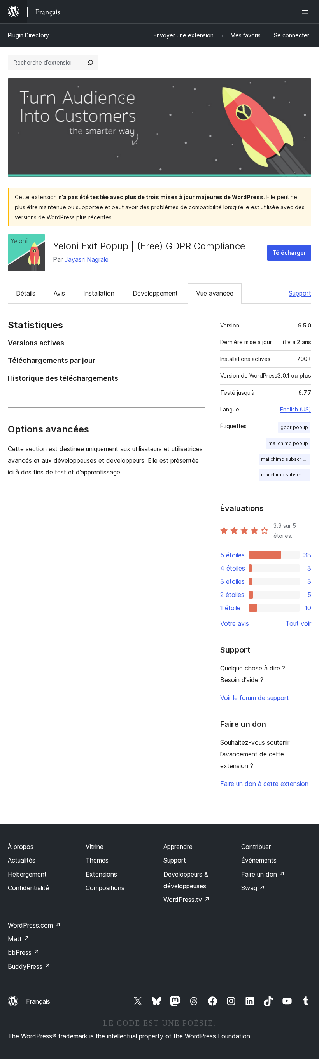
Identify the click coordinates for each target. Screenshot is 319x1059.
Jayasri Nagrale (87, 259)
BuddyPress (29, 966)
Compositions (105, 888)
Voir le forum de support (254, 698)
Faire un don (263, 874)
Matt (19, 939)
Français (38, 1001)
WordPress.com (34, 925)
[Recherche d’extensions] (90, 62)
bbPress (23, 952)
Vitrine (94, 847)
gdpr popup (294, 427)
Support (300, 293)
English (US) (295, 409)
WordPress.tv (186, 899)
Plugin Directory (28, 35)
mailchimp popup (288, 443)
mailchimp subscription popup (285, 475)
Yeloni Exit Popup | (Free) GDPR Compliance (149, 246)
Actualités (21, 860)
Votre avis (234, 623)
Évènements (259, 860)
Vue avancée (214, 293)
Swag (253, 888)
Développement (155, 293)
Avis (59, 293)
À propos (20, 847)
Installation (98, 293)
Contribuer (256, 847)
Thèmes (97, 860)
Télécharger (289, 252)
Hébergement (27, 874)
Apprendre (178, 847)
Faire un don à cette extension (264, 784)
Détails (25, 293)
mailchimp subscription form (285, 459)
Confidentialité (28, 888)
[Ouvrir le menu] (306, 11)
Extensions (101, 874)
